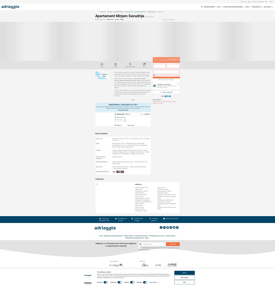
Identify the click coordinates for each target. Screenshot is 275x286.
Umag (122, 19)
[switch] (120, 282)
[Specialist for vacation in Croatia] (105, 228)
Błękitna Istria (110, 19)
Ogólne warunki (128, 236)
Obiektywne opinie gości (172, 218)
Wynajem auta (257, 7)
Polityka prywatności (141, 236)
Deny (184, 282)
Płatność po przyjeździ (154, 219)
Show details (153, 282)
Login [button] (250, 1)
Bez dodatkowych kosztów (122, 219)
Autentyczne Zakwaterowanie (233, 7)
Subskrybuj (173, 244)
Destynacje (268, 7)
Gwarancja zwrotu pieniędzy (138, 219)
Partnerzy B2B (170, 236)
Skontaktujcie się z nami (156, 236)
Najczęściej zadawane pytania (113, 236)
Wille (219, 7)
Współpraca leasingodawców (135, 238)
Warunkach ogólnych (123, 110)
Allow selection (184, 277)
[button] (266, 2)
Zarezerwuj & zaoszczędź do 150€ (104, 219)
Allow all (184, 272)
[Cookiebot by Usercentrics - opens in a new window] (87, 283)
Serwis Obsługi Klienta (259, 1)
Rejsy (247, 7)
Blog (146, 238)
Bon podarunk (137, 108)
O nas (100, 236)
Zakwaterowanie (209, 7)
